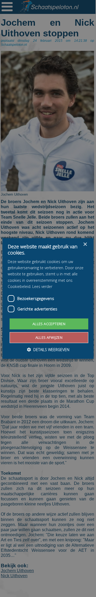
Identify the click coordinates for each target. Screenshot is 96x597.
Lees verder (42, 286)
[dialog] (48, 298)
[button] (48, 349)
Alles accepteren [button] (49, 323)
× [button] (85, 244)
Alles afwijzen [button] (49, 337)
